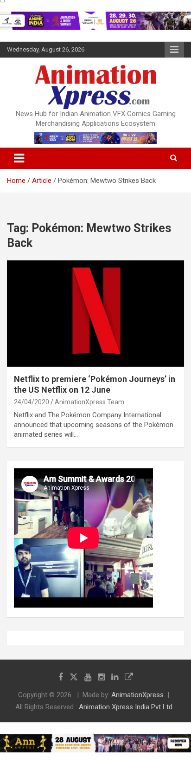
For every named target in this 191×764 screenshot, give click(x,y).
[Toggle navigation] (19, 158)
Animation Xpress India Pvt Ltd (125, 707)
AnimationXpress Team (89, 402)
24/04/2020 (31, 402)
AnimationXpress (137, 695)
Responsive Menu (174, 50)
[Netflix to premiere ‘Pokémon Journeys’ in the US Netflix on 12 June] (95, 313)
